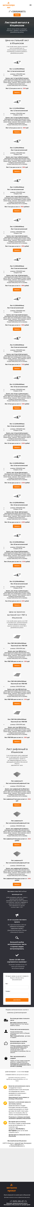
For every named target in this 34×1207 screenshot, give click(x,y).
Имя (7, 983)
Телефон (8, 991)
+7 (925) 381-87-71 (18, 1201)
